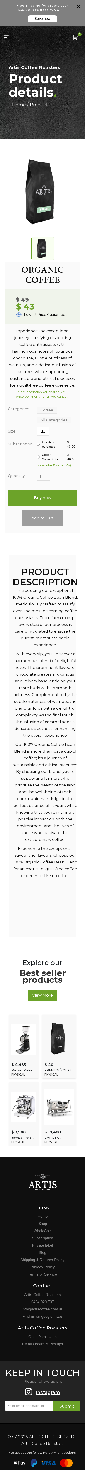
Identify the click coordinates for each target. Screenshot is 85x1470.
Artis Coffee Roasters (42, 1295)
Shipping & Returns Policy (42, 1260)
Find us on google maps (42, 1316)
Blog (42, 1252)
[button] (75, 37)
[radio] (43, 431)
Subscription (20, 444)
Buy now (42, 497)
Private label (42, 1245)
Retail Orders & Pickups (42, 1344)
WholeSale (43, 1231)
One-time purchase (58, 444)
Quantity (16, 476)
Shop (42, 1223)
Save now (42, 19)
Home (43, 1216)
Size (12, 431)
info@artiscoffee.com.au (42, 1309)
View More (42, 995)
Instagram (48, 1392)
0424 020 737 (42, 1302)
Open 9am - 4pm (42, 1337)
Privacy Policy (42, 1267)
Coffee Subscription (58, 457)
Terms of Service (42, 1274)
